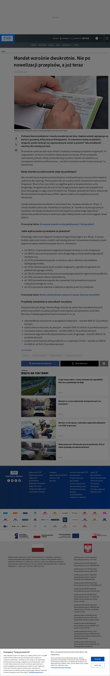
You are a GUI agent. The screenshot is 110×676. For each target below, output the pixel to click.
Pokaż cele (97, 665)
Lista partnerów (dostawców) (61, 668)
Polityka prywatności (36, 672)
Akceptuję (97, 659)
